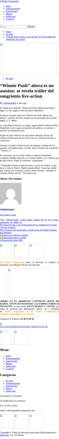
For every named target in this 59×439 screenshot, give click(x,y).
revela (55, 219)
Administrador (10, 103)
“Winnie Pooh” (12, 219)
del (42, 219)
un (21, 222)
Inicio (8, 6)
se (11, 222)
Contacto (10, 19)
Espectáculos (11, 11)
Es (46, 219)
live (49, 219)
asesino (36, 219)
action (23, 219)
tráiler (15, 222)
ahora (29, 219)
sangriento (4, 222)
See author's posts (8, 215)
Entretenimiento (13, 8)
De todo (9, 78)
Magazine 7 (5, 435)
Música (9, 14)
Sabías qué (10, 16)
